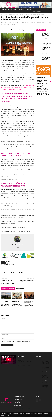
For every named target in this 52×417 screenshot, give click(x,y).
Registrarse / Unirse (41, 1)
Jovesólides (8, 261)
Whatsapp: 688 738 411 (18, 405)
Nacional (10, 9)
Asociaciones (22, 9)
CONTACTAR (3, 367)
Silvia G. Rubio (40, 98)
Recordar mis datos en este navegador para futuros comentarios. (16, 341)
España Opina (29, 9)
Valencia (5, 14)
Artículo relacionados (8, 288)
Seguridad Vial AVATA (37, 11)
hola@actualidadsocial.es (25, 408)
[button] (49, 9)
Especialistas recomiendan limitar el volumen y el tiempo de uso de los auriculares (17, 302)
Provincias (15, 9)
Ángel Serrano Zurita (17, 244)
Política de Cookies (18, 399)
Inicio (2, 14)
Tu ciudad (4, 9)
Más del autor (20, 288)
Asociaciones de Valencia (13, 14)
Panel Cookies (17, 402)
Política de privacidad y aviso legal (21, 401)
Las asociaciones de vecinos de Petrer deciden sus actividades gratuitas (8, 282)
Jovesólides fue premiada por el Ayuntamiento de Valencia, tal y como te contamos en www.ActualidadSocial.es (17, 87)
